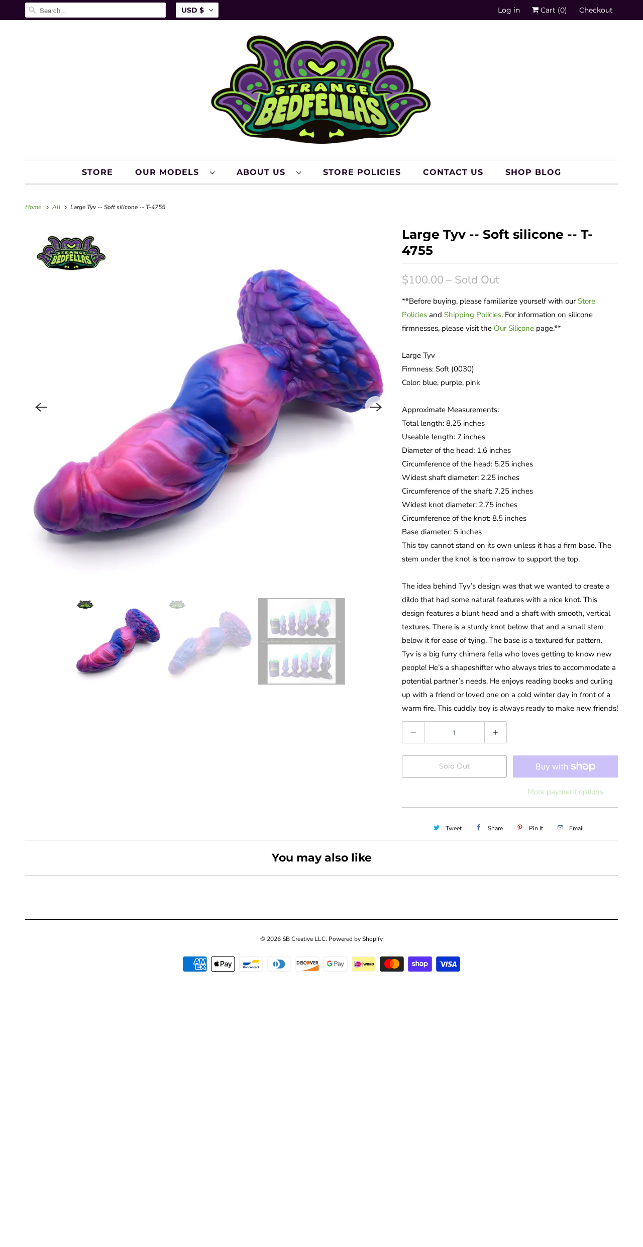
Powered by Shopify (356, 939)
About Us (264, 172)
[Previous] (41, 407)
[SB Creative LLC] (321, 92)
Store (97, 172)
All (57, 207)
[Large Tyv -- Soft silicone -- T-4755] (208, 407)
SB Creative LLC (304, 939)
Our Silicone (514, 328)
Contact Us (453, 172)
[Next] (376, 407)
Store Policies (362, 172)
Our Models (170, 172)
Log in (509, 10)
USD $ (192, 10)
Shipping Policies (472, 315)
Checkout (596, 10)
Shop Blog (533, 172)
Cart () (553, 10)
